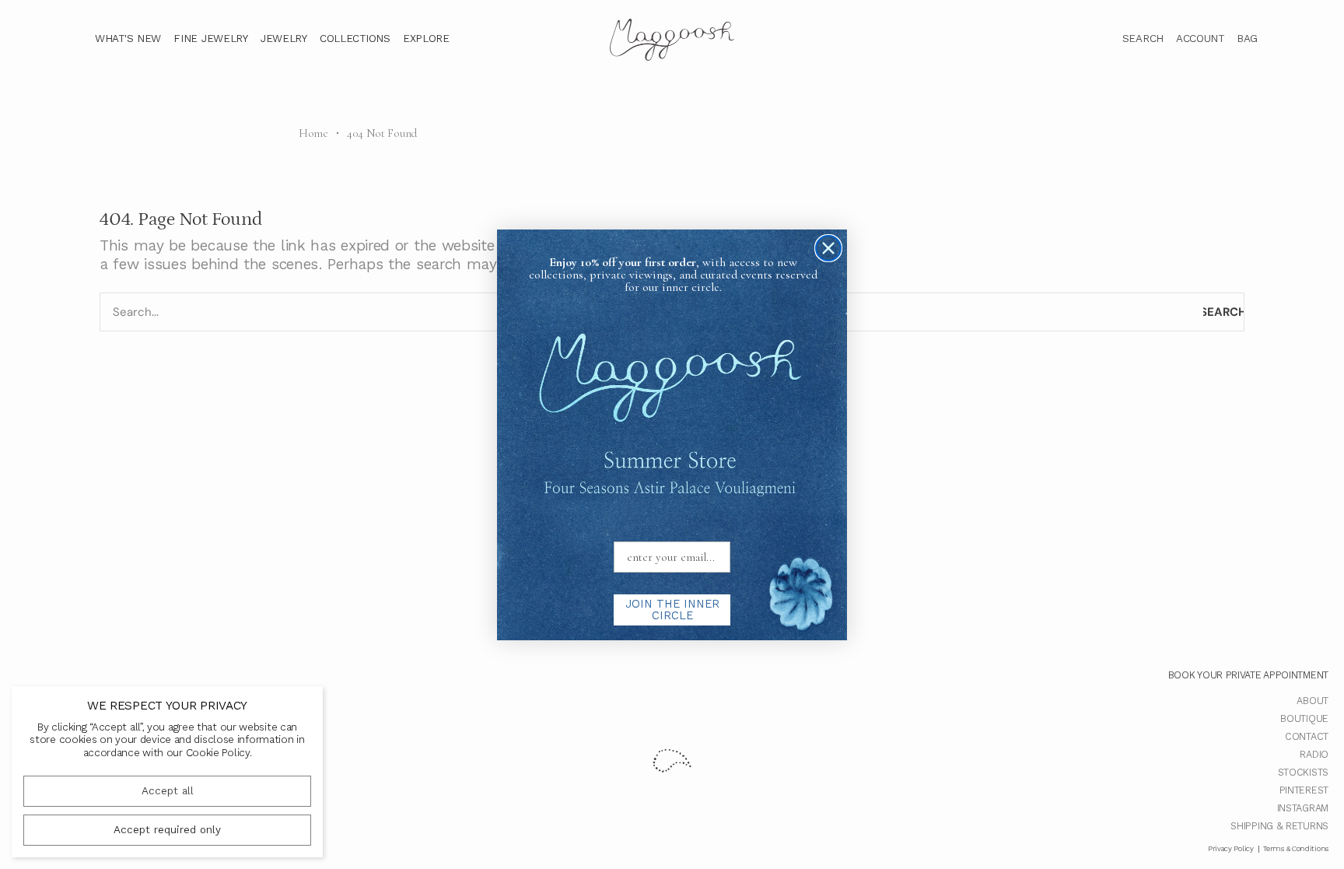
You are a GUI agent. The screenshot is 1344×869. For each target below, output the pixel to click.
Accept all (168, 790)
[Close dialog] (828, 248)
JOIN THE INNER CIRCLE (672, 609)
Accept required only (167, 829)
